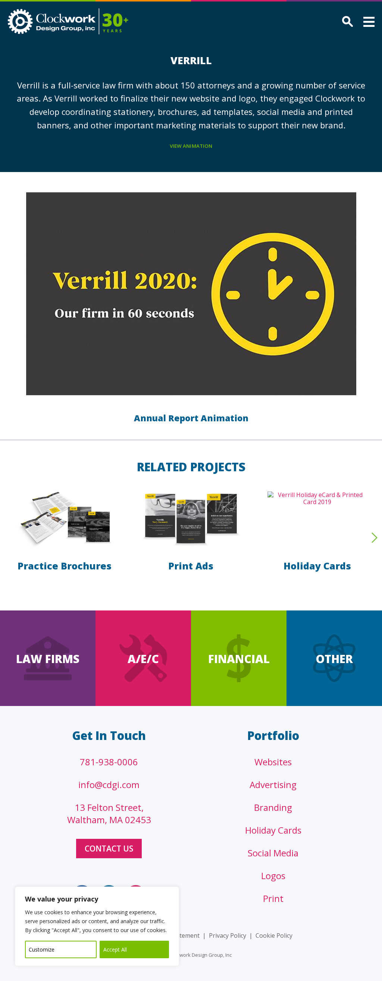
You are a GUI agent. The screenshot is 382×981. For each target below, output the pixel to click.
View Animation (191, 146)
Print (273, 898)
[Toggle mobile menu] (369, 23)
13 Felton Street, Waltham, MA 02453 (109, 813)
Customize (41, 949)
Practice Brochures (65, 565)
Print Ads (190, 565)
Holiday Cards (317, 565)
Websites (273, 762)
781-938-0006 (109, 762)
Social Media (273, 853)
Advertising (273, 784)
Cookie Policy (274, 935)
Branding (273, 807)
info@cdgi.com (109, 784)
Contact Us (109, 848)
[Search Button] (346, 22)
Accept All (115, 949)
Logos (273, 875)
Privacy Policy (227, 935)
